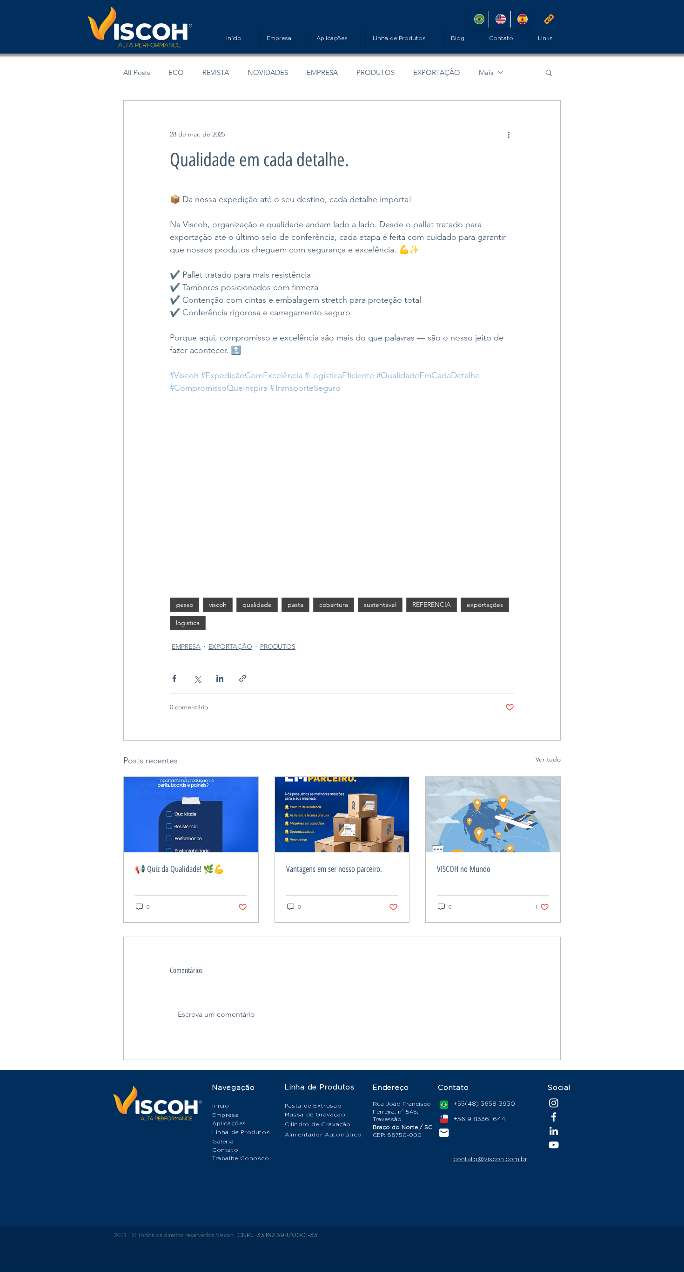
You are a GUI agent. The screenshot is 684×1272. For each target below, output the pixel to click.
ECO (176, 72)
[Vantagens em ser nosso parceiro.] (342, 814)
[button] (548, 72)
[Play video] (342, 491)
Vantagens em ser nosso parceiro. (334, 869)
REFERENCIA (431, 604)
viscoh (218, 604)
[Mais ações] (508, 134)
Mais (486, 72)
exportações (485, 604)
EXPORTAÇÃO (436, 72)
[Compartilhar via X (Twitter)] (197, 678)
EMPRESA (322, 72)
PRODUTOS (375, 72)
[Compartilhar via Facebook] (174, 678)
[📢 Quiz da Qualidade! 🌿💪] (191, 814)
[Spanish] (521, 19)
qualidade (257, 604)
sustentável (380, 604)
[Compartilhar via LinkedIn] (219, 678)
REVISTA (215, 72)
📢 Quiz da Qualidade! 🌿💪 (179, 869)
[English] (499, 19)
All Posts (136, 72)
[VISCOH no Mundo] (493, 814)
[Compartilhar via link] (242, 678)
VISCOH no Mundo (463, 869)
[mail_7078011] (444, 1133)
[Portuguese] (478, 19)
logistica (188, 623)
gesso (184, 604)
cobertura (333, 604)
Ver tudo (548, 759)
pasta (295, 604)
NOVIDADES (268, 72)
